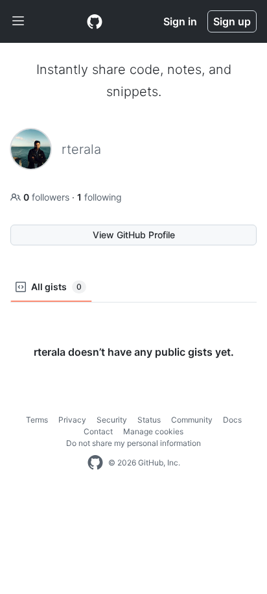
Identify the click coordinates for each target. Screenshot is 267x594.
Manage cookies (153, 431)
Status (149, 420)
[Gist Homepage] (94, 21)
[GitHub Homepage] (95, 462)
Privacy (72, 420)
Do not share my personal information (133, 443)
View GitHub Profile (134, 234)
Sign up (232, 21)
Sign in (180, 21)
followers (47, 197)
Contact (98, 431)
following (99, 197)
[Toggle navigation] (18, 21)
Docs (232, 420)
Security (112, 420)
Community (192, 420)
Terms (37, 420)
